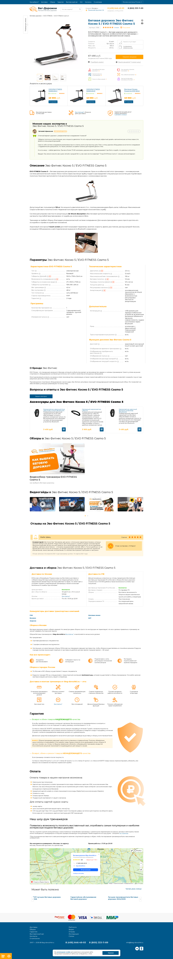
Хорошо (111, 953)
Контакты (88, 2)
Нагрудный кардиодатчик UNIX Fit (91, 409)
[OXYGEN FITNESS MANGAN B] (77, 96)
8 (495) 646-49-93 (115, 8)
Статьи (71, 936)
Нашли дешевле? (129, 62)
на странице (123, 833)
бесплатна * (70, 634)
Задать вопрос (41, 396)
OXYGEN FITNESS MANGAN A (55, 90)
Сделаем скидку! (121, 114)
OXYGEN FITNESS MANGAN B (93, 90)
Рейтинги (73, 927)
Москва (94, 8)
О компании (98, 2)
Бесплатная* (79, 112)
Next (65, 77)
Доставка (44, 2)
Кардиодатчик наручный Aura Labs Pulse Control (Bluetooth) (54, 409)
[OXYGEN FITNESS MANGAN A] (39, 96)
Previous (38, 77)
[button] (132, 2)
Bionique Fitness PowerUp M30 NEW (132, 90)
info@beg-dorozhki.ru (134, 942)
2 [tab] (87, 515)
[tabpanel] (42, 505)
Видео (71, 929)
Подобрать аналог (97, 62)
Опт (81, 2)
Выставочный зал (72, 2)
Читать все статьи (133, 889)
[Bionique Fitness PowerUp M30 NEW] (114, 96)
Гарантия (60, 2)
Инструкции (74, 934)
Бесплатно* (66, 596)
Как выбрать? (34, 2)
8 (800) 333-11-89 (135, 8)
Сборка (52, 2)
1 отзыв (116, 27)
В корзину (53, 102)
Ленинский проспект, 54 (96, 10)
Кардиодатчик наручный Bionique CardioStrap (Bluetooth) (128, 410)
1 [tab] (85, 515)
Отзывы (72, 932)
